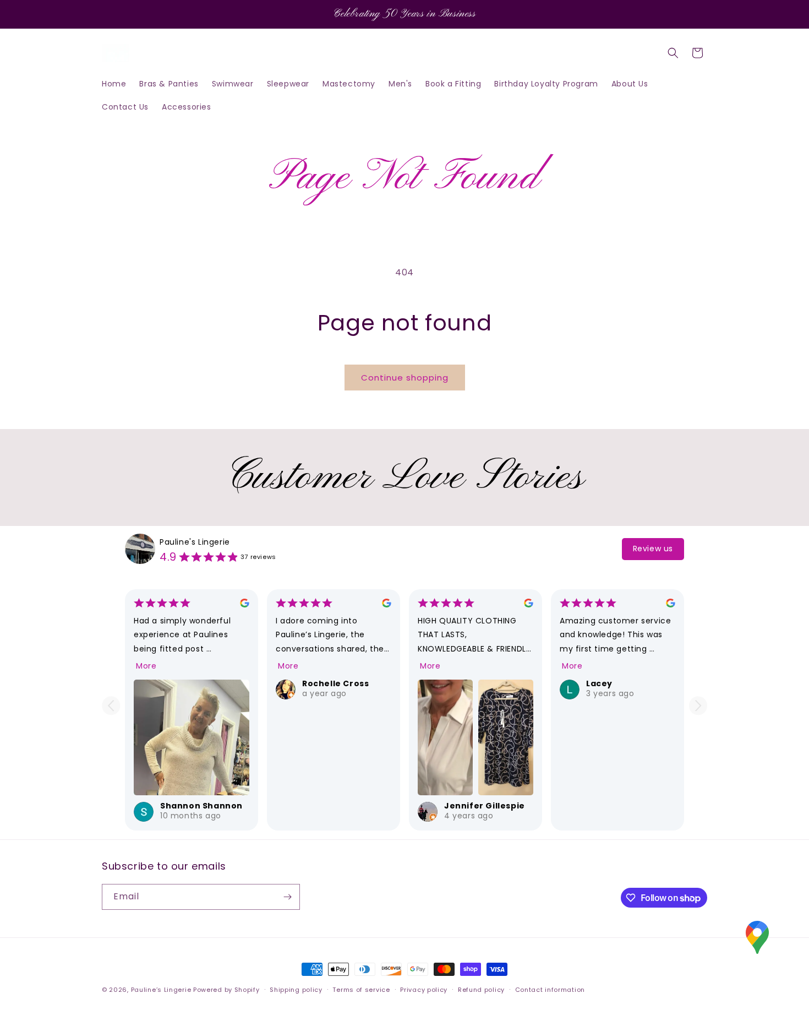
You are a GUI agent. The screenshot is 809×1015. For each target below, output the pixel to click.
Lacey (599, 683)
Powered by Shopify (226, 989)
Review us (653, 548)
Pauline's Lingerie (195, 541)
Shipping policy (296, 989)
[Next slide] (698, 706)
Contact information (550, 989)
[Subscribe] (287, 897)
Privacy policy (423, 989)
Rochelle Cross (335, 683)
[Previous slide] (111, 706)
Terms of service (361, 989)
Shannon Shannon (201, 806)
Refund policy (481, 989)
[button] (673, 53)
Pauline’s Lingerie (161, 989)
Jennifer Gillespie (484, 806)
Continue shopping (405, 377)
